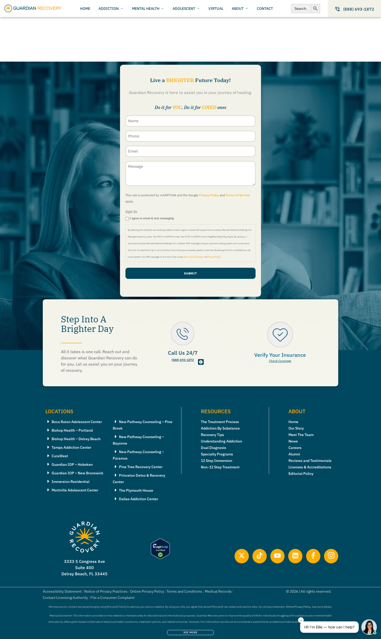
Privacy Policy (209, 195)
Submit (190, 273)
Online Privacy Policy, (298, 606)
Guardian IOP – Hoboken (72, 464)
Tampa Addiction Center (71, 447)
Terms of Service (238, 195)
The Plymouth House (136, 490)
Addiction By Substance (220, 428)
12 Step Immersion (216, 460)
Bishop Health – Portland (72, 430)
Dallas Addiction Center (138, 499)
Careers (294, 447)
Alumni (294, 454)
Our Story (296, 428)
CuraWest (60, 456)
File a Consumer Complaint (112, 597)
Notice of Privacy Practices (106, 591)
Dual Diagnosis (213, 447)
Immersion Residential (70, 481)
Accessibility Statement (62, 591)
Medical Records (218, 591)
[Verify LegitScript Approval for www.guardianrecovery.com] (160, 557)
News (293, 441)
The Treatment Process (220, 421)
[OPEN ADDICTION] (122, 8)
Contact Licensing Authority (65, 597)
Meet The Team (301, 434)
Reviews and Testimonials (309, 460)
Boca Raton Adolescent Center (77, 421)
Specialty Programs (217, 454)
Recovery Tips (212, 434)
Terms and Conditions (194, 257)
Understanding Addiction (221, 441)
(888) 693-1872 (183, 360)
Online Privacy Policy (147, 591)
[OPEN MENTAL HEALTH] (162, 8)
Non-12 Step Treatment (220, 467)
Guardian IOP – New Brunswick (77, 473)
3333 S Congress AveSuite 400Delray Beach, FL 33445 (84, 567)
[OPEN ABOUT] (247, 8)
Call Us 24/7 (182, 352)
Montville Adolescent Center (75, 490)
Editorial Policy (300, 473)
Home (293, 421)
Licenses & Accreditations (309, 467)
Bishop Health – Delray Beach (76, 439)
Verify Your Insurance (280, 354)
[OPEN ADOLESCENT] (198, 8)
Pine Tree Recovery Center (141, 466)
